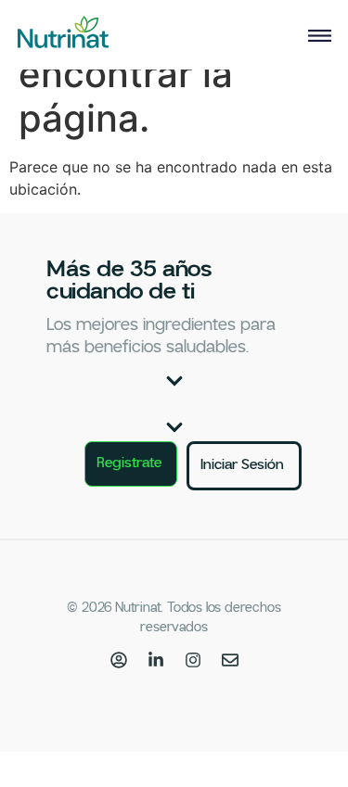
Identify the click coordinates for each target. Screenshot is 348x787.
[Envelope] (230, 660)
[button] (174, 381)
